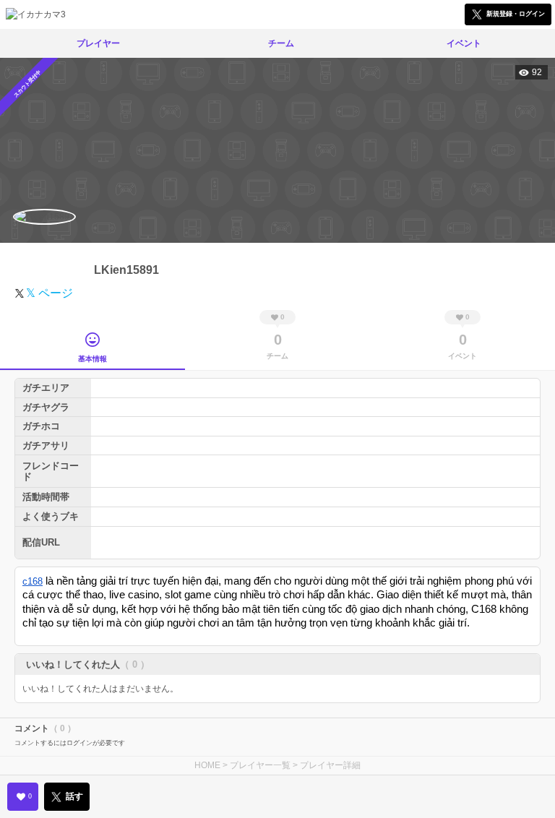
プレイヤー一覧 (260, 765)
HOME (207, 765)
